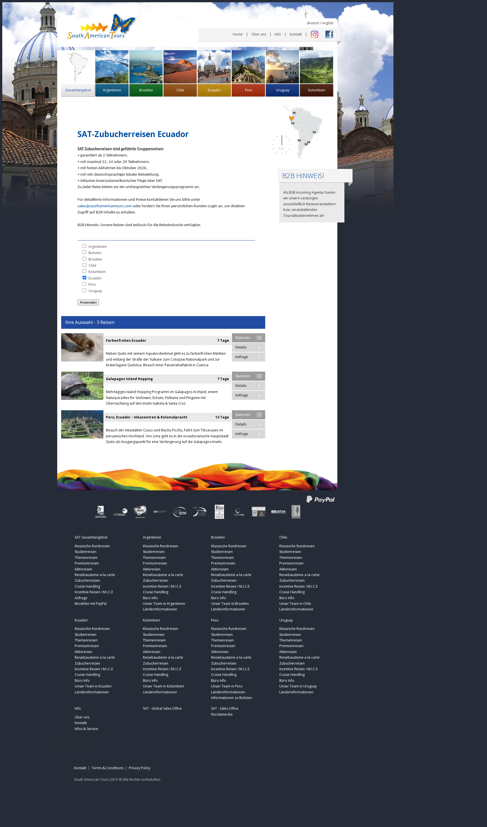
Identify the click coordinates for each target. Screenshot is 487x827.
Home (238, 34)
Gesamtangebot (78, 90)
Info (278, 34)
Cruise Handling (87, 586)
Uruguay (282, 90)
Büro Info (150, 598)
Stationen (242, 337)
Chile (180, 90)
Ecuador (214, 90)
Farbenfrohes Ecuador (126, 340)
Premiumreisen (87, 563)
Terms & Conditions (107, 768)
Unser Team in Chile (295, 603)
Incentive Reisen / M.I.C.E (94, 592)
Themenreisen (86, 557)
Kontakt (296, 34)
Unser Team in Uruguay (298, 686)
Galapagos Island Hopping (129, 378)
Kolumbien (316, 90)
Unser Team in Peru (226, 686)
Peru (248, 90)
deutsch (313, 23)
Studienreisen (85, 551)
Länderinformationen (160, 609)
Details (240, 347)
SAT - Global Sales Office (162, 708)
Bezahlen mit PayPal (91, 603)
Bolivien (94, 252)
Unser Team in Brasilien (230, 603)
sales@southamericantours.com (105, 206)
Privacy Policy (139, 768)
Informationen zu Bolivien (231, 697)
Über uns (258, 34)
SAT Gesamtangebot (91, 537)
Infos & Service (86, 728)
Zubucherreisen (87, 580)
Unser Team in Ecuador (93, 686)
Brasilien (146, 90)
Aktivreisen (83, 569)
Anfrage (241, 356)
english (327, 23)
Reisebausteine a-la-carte (95, 574)
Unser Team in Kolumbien (163, 686)
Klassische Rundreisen (92, 546)
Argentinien (112, 90)
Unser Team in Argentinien (164, 603)
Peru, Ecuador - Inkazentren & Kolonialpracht (146, 417)
